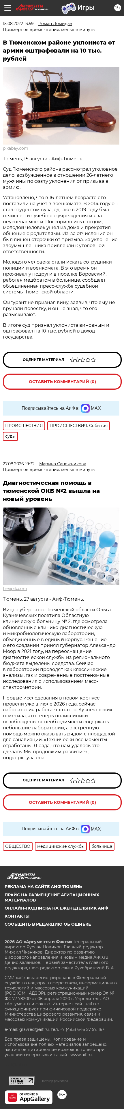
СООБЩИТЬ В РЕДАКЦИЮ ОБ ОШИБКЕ (48, 924)
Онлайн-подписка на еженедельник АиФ (56, 908)
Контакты (17, 916)
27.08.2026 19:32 (19, 463)
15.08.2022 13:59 (18, 23)
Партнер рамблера (54, 1081)
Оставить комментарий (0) (62, 381)
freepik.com (15, 588)
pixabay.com (15, 148)
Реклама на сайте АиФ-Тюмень (43, 886)
